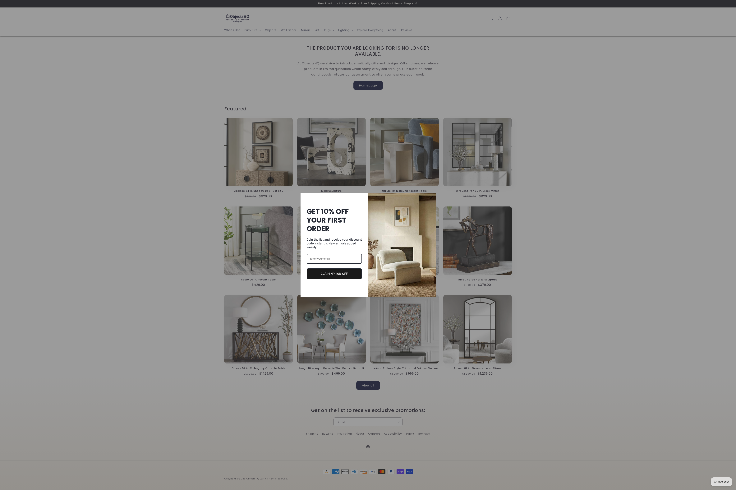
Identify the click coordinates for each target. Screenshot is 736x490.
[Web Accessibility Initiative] (1, 481)
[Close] (431, 197)
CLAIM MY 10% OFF (334, 273)
